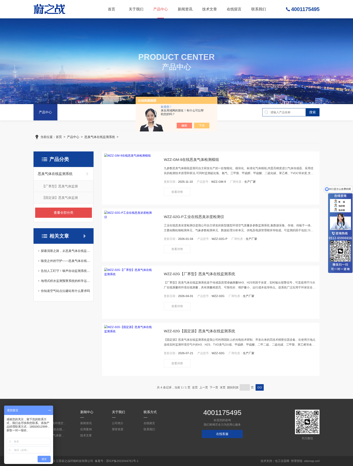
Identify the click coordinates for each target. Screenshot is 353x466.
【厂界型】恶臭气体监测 (60, 186)
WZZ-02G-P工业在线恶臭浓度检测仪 (194, 217)
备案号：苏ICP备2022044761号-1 (117, 461)
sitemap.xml (311, 461)
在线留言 (234, 9)
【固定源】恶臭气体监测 (60, 197)
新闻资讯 (185, 9)
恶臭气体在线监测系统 (99, 137)
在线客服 (222, 434)
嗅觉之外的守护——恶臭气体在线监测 (65, 260)
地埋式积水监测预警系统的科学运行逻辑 (65, 280)
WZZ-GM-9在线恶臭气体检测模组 (191, 160)
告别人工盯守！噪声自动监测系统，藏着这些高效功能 (65, 270)
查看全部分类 (63, 212)
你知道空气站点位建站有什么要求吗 (65, 291)
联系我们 (258, 9)
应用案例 (86, 429)
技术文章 (209, 9)
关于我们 (136, 9)
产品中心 (160, 9)
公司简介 (117, 423)
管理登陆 (296, 461)
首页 (111, 9)
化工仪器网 (282, 461)
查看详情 (177, 192)
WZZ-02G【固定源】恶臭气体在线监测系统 (199, 331)
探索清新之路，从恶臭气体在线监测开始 (65, 250)
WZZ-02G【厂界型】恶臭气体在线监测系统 (199, 274)
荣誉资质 (117, 429)
